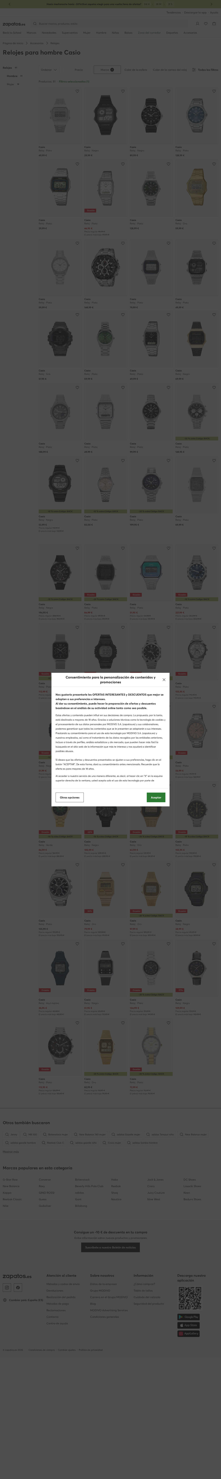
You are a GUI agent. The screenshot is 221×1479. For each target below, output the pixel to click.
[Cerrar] (164, 680)
